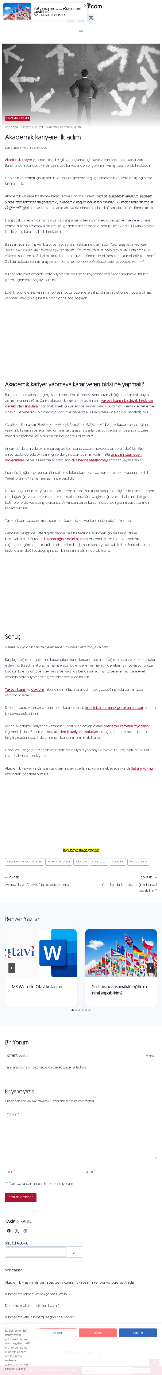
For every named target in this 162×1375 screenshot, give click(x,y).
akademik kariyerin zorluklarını (77, 732)
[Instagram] (91, 18)
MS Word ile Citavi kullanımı (37, 987)
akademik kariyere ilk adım (24, 861)
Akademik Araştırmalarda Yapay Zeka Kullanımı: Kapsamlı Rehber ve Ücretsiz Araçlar (70, 1282)
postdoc (118, 861)
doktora (37, 690)
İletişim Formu (142, 768)
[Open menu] (81, 30)
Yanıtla (150, 1056)
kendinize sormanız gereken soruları (114, 708)
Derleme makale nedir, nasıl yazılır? (32, 1306)
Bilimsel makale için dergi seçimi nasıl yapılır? (40, 1317)
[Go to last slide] (11, 968)
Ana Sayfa (11, 127)
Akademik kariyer (19, 160)
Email (90, 1171)
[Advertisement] (81, 339)
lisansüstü (99, 861)
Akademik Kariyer (17, 118)
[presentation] (41, 953)
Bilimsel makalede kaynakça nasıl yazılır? (36, 1294)
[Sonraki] (150, 968)
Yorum (13, 1114)
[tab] (73, 1010)
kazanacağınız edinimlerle (64, 539)
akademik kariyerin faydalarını (126, 726)
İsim (11, 1171)
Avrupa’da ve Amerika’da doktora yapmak (38, 881)
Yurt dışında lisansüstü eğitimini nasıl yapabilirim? (129, 884)
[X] (16, 1230)
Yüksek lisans (15, 690)
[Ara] (75, 1252)
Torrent (11, 1056)
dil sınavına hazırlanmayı (90, 460)
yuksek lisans (138, 861)
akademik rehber (58, 861)
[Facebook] (8, 1230)
